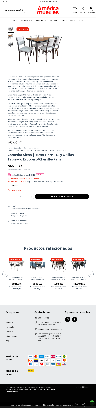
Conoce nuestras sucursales (48, 2)
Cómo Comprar (68, 20)
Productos (26, 20)
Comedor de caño (31, 148)
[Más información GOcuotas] (40, 174)
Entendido (80, 405)
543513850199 (43, 318)
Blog (81, 20)
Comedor (17, 148)
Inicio (15, 20)
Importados (41, 20)
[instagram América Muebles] (3, 1)
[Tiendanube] (83, 387)
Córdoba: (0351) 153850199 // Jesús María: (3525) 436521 (49, 323)
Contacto (54, 20)
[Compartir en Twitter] (15, 143)
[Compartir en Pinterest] (20, 143)
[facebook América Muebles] (6, 1)
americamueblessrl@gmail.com (50, 329)
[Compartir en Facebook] (10, 143)
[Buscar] (22, 10)
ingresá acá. (44, 389)
